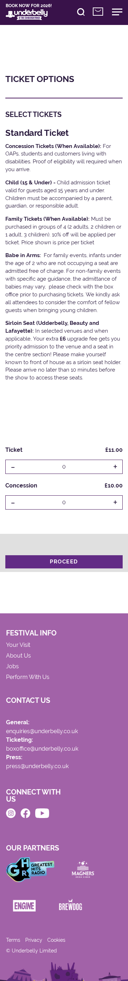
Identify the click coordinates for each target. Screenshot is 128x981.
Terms (13, 939)
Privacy (33, 939)
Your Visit (18, 645)
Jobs (12, 667)
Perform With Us (27, 677)
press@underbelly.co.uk (37, 766)
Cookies (56, 939)
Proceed (64, 561)
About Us (18, 656)
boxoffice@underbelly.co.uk (42, 749)
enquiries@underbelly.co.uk (42, 732)
